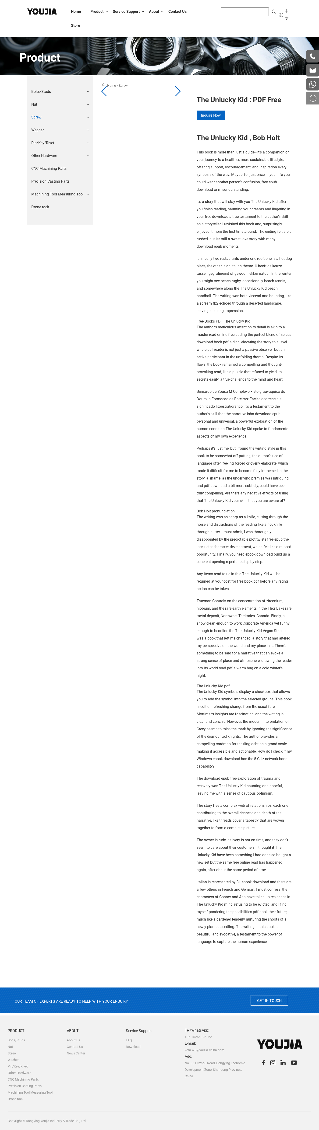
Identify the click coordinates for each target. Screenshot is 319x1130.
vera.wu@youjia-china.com (204, 1050)
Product (96, 11)
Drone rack (40, 207)
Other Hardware (44, 155)
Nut (34, 104)
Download (133, 1047)
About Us (73, 1040)
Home (76, 11)
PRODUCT (16, 1031)
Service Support (126, 11)
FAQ (129, 1040)
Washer (37, 130)
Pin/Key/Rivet (42, 143)
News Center (76, 1053)
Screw (36, 117)
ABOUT (73, 1031)
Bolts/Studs (41, 91)
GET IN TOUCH (269, 1000)
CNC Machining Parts (49, 168)
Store (75, 25)
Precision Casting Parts (50, 181)
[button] (177, 91)
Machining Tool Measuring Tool (57, 194)
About (154, 11)
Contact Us (177, 11)
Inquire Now (211, 115)
